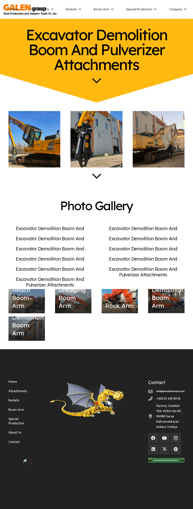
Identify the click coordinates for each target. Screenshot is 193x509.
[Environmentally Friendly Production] (166, 460)
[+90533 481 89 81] (152, 399)
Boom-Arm (16, 410)
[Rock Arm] (120, 301)
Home (12, 382)
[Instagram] (176, 438)
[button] (52, 9)
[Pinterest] (176, 449)
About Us (14, 432)
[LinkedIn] (153, 449)
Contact (14, 442)
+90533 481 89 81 (168, 399)
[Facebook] (153, 438)
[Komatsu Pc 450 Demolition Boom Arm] (26, 329)
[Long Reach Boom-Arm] (26, 301)
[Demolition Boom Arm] (166, 301)
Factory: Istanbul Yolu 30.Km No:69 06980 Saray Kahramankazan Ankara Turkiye (168, 416)
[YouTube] (164, 438)
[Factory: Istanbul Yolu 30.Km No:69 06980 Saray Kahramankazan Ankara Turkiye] (152, 416)
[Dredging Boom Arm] (73, 301)
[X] (164, 449)
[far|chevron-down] (96, 80)
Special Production (16, 421)
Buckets (13, 400)
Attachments (17, 391)
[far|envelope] (152, 392)
